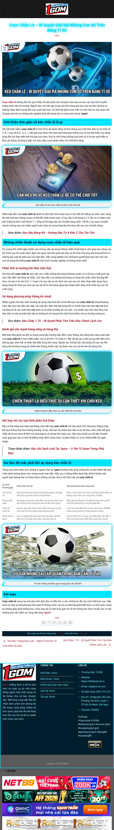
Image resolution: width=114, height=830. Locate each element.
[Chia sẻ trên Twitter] (54, 623)
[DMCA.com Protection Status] (94, 743)
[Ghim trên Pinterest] (65, 623)
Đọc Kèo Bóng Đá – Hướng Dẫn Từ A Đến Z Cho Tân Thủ (58, 232)
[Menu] (4, 9)
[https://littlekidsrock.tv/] (57, 9)
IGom (5, 684)
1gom (47, 612)
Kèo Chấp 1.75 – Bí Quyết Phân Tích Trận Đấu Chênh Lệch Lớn (62, 321)
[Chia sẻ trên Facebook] (48, 623)
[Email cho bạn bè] (59, 623)
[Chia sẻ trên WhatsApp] (43, 623)
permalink (82, 633)
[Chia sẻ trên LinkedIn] (70, 623)
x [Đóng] (10, 771)
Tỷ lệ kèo (60, 633)
